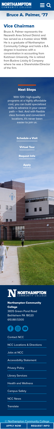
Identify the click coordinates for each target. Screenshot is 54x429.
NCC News (14, 399)
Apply (27, 165)
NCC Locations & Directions (25, 345)
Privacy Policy (16, 368)
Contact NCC (16, 337)
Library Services (17, 376)
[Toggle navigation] (42, 5)
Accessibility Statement (22, 360)
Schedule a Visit (27, 138)
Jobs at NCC (15, 353)
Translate (13, 406)
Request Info (27, 156)
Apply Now (13, 425)
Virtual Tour (27, 147)
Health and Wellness (20, 383)
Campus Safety (17, 391)
